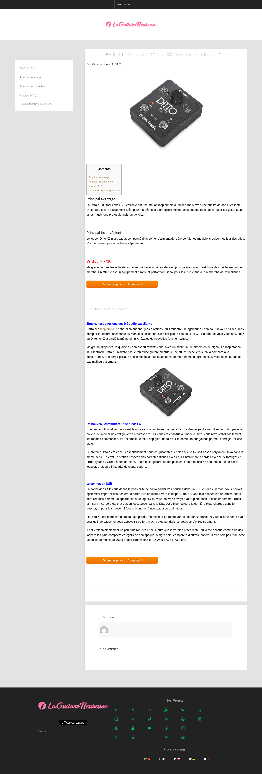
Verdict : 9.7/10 (28, 95)
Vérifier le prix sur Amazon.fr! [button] (122, 284)
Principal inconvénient (32, 86)
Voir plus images (165, 394)
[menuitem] (123, 4)
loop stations (108, 329)
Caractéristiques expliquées (36, 103)
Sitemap (43, 731)
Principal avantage (30, 77)
